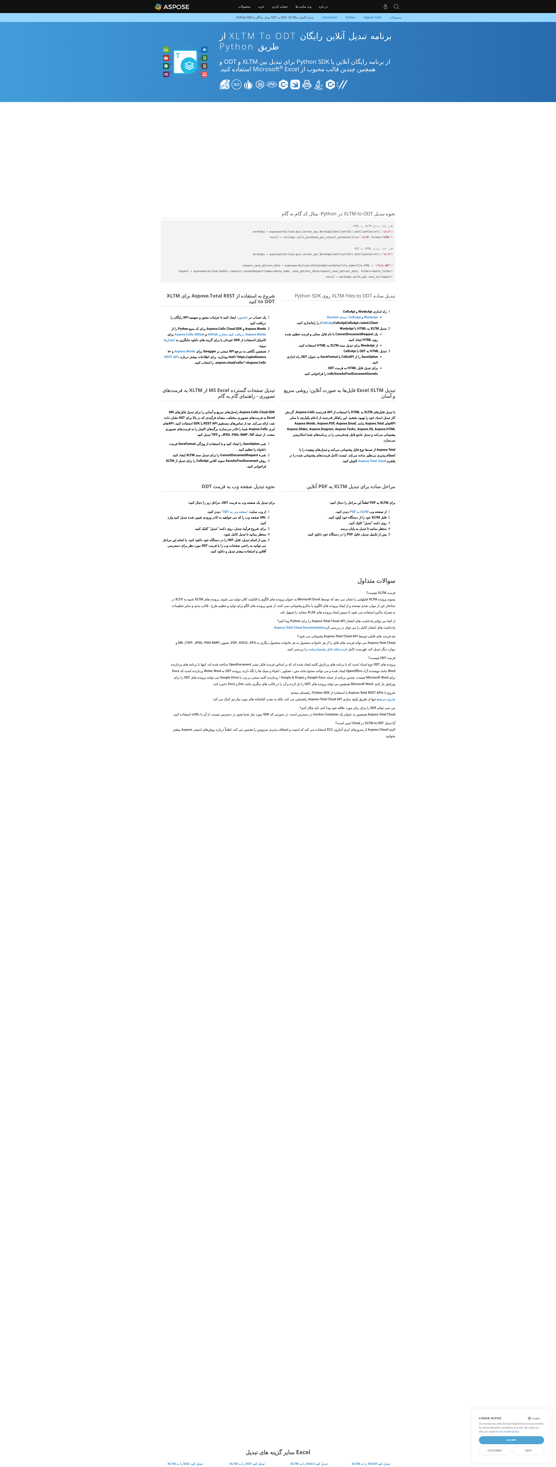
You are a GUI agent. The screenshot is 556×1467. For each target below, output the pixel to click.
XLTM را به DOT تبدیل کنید (247, 1464)
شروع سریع (387, 699)
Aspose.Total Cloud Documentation (299, 627)
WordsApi (371, 317)
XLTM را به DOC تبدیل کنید (185, 1464)
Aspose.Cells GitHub (189, 334)
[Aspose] (172, 6)
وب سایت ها (303, 6)
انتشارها (169, 340)
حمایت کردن (280, 6)
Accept (511, 1440)
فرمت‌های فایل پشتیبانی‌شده (327, 649)
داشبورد (242, 317)
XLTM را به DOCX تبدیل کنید (309, 1464)
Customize (495, 1450)
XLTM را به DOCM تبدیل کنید (371, 1464)
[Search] (396, 6)
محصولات (244, 6)
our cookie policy (509, 1431)
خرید (261, 6)
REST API (171, 357)
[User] (385, 6)
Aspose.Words (184, 351)
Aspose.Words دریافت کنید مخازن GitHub (237, 334)
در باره (323, 6)
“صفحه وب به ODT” (235, 512)
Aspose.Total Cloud (372, 461)
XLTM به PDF (359, 512)
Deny (528, 1450)
